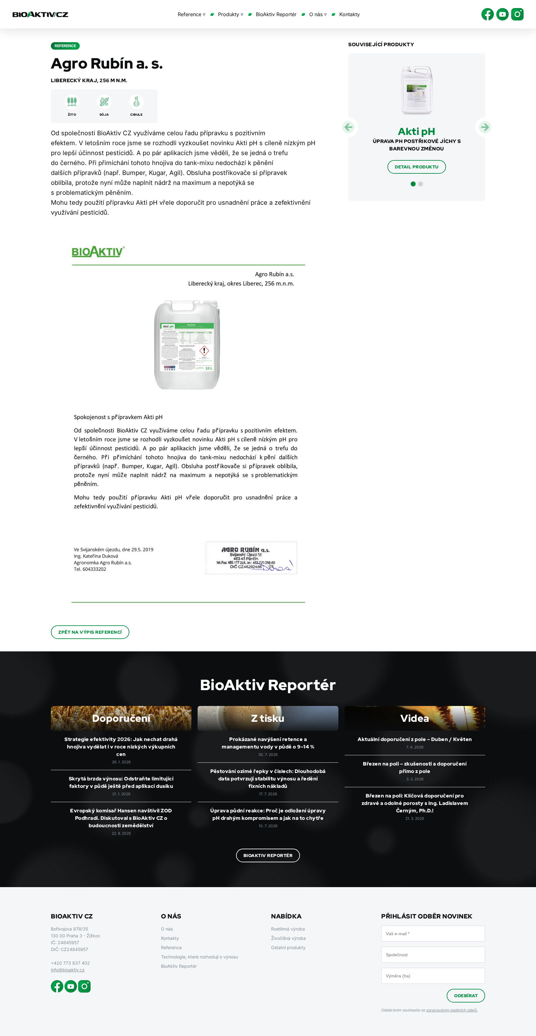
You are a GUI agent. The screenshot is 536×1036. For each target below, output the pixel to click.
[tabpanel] (417, 120)
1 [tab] (413, 183)
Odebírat (466, 995)
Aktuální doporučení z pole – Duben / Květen (415, 739)
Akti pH (417, 131)
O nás (167, 928)
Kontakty (349, 14)
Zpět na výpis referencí (90, 632)
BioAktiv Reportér (276, 14)
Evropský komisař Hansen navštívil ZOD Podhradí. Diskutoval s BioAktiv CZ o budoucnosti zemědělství (121, 818)
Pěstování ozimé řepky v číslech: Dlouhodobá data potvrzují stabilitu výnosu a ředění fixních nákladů (268, 778)
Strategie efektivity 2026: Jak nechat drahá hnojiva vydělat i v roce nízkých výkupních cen (121, 746)
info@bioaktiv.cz (68, 969)
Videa (414, 718)
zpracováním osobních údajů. (452, 1010)
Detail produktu (417, 167)
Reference (171, 947)
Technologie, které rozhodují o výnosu (199, 956)
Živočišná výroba (288, 938)
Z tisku (268, 718)
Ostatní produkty (288, 947)
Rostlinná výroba (288, 928)
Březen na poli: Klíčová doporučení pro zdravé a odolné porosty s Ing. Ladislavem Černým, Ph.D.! (415, 803)
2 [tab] (420, 183)
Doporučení (121, 718)
